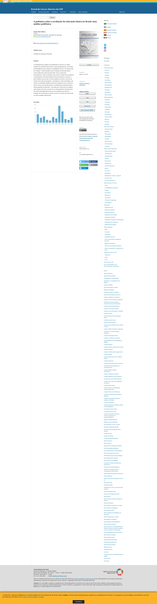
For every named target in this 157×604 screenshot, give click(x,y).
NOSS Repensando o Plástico (111, 458)
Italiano (108, 37)
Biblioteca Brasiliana (109, 290)
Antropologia (108, 114)
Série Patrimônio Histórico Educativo (113, 532)
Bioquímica (107, 92)
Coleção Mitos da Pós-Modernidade (113, 379)
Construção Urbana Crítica (110, 409)
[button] (83, 161)
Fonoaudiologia (109, 144)
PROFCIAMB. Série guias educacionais (113, 473)
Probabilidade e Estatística (111, 188)
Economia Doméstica (110, 180)
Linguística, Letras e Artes (110, 252)
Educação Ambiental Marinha (111, 427)
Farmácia (107, 146)
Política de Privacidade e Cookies (33, 597)
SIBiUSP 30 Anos (108, 547)
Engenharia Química (110, 210)
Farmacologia (108, 82)
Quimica (107, 190)
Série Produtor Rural (109, 537)
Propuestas (73, 12)
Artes (106, 259)
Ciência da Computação (110, 200)
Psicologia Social (108, 482)
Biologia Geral (108, 87)
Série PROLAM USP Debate (110, 539)
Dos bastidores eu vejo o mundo (112, 424)
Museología (107, 161)
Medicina (107, 131)
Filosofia (107, 121)
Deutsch (108, 35)
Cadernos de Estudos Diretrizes (112, 306)
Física (106, 185)
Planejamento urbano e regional (113, 175)
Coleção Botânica (108, 344)
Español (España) (111, 30)
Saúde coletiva (108, 141)
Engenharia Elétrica (109, 212)
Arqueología (108, 107)
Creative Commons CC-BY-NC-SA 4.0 (83, 578)
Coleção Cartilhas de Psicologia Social (113, 352)
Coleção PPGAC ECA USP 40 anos (112, 392)
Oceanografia (108, 202)
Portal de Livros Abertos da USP (47, 9)
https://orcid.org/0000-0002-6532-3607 (43, 36)
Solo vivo (106, 552)
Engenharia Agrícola (110, 237)
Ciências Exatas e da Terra (110, 183)
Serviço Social (108, 178)
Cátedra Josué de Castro (110, 320)
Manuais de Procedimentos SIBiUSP (113, 446)
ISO (87, 102)
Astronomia (108, 197)
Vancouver (87, 106)
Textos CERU (107, 558)
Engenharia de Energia (110, 224)
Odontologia (108, 134)
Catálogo (33, 12)
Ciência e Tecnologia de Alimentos (113, 246)
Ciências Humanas (84, 83)
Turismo (107, 158)
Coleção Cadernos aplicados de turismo (113, 347)
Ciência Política (108, 117)
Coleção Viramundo (109, 402)
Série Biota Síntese (108, 503)
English (108, 27)
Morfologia (107, 80)
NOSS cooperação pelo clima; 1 (111, 453)
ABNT (87, 93)
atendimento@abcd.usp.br (59, 576)
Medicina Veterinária (110, 243)
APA (87, 97)
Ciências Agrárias (108, 227)
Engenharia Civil (109, 207)
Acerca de (63, 12)
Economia (107, 170)
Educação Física (109, 129)
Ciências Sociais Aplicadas (110, 148)
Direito (106, 168)
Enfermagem (108, 136)
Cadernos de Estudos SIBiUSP (111, 308)
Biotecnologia (108, 94)
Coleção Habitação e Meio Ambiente (113, 376)
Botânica (107, 72)
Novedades (106, 61)
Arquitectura (108, 163)
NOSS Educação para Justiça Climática (113, 455)
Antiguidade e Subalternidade (111, 278)
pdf (90, 65)
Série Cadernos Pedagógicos (111, 508)
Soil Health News (108, 549)
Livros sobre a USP (108, 262)
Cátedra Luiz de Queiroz (110, 322)
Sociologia (107, 102)
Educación (82, 85)
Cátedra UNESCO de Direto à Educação (113, 329)
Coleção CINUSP (108, 354)
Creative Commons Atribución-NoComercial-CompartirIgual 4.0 (88, 138)
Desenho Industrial (109, 166)
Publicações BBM (108, 485)
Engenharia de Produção (111, 214)
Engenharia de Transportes (111, 222)
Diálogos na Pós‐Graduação (111, 422)
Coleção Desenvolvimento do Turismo (113, 363)
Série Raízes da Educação (110, 542)
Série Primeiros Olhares (110, 535)
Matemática (108, 195)
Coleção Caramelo (108, 349)
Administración (108, 156)
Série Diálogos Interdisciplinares (112, 521)
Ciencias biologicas (108, 68)
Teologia (107, 124)
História (107, 119)
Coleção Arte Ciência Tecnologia (112, 338)
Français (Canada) (111, 32)
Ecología (107, 70)
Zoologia (107, 77)
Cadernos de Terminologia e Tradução (113, 311)
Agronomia (107, 234)
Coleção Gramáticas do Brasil (111, 374)
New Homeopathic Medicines (111, 448)
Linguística (107, 255)
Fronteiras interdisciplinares (111, 438)
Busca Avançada (82, 12)
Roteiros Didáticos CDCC (110, 491)
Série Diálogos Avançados (110, 519)
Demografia (108, 173)
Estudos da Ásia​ (108, 433)
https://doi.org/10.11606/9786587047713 (47, 43)
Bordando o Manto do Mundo (111, 292)
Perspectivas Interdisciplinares (111, 467)
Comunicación (108, 153)
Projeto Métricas (108, 476)
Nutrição (107, 139)
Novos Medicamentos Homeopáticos (113, 450)
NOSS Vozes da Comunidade (111, 460)
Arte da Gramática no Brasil (111, 287)
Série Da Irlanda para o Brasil (111, 517)
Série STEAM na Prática (109, 544)
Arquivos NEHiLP (108, 285)
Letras (106, 257)
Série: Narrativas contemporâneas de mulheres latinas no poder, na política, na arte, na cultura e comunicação (113, 528)
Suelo (106, 229)
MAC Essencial (107, 443)
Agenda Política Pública (110, 276)
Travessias (106, 561)
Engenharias (107, 205)
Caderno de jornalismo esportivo (112, 294)
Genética (107, 75)
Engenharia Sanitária (110, 217)
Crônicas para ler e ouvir (110, 411)
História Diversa (108, 441)
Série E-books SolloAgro (110, 524)
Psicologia (107, 112)
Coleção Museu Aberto (109, 385)
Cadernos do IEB (108, 313)
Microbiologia (108, 85)
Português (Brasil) (111, 24)
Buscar (123, 12)
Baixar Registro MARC (87, 110)
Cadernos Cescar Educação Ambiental (113, 299)
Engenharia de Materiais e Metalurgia (114, 219)
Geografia (107, 109)
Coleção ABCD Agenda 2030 (110, 335)
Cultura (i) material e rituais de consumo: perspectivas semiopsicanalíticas (111, 415)
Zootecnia (107, 232)
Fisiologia (107, 90)
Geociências (108, 192)
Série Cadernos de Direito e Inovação (113, 505)
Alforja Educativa (108, 273)
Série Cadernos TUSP (109, 510)
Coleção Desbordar (108, 361)
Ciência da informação (110, 151)
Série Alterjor (107, 496)
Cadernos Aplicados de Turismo (112, 297)
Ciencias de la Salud (109, 126)
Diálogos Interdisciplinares (110, 419)
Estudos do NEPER (108, 436)
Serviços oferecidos (43, 12)
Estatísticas (55, 12)
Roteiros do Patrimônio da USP (111, 494)
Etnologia (107, 104)
